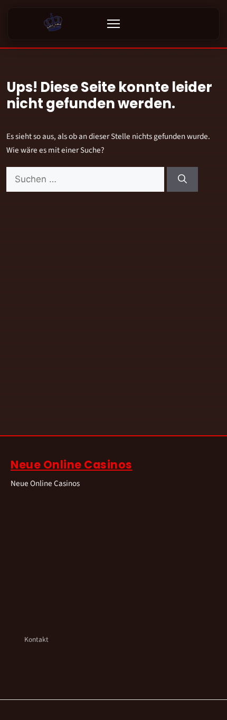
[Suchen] (182, 179)
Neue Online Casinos (72, 464)
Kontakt (36, 639)
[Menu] (113, 23)
